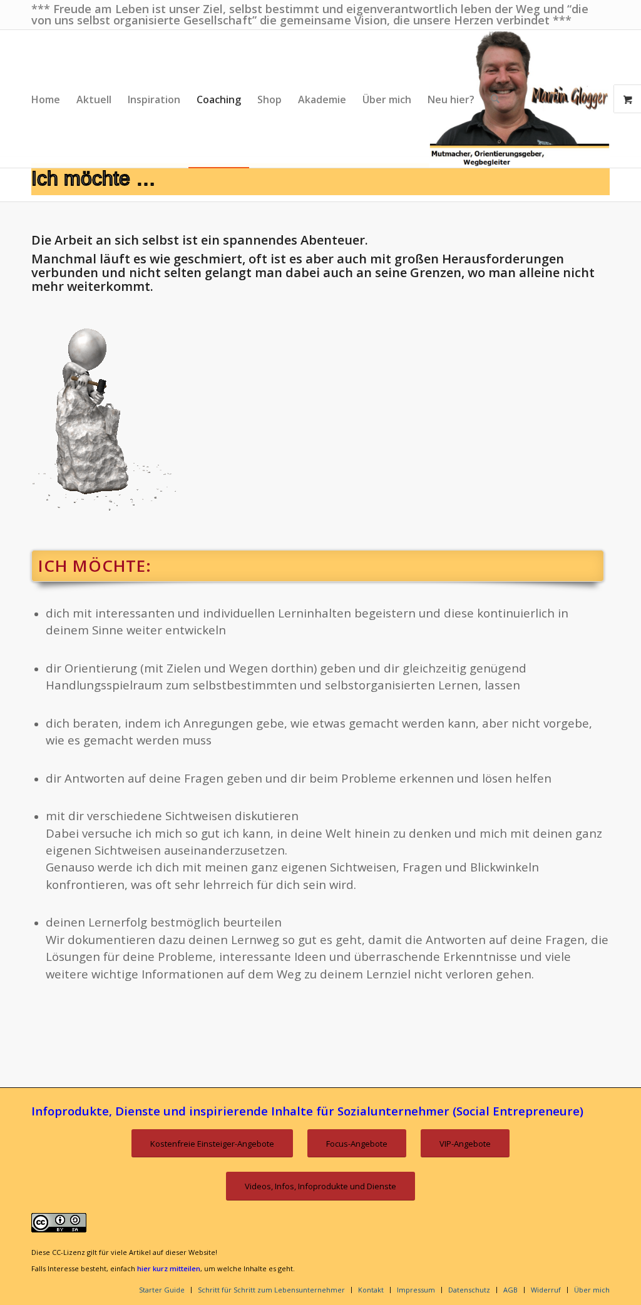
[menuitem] (45, 99)
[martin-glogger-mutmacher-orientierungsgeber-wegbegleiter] (519, 99)
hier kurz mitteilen (168, 1268)
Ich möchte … (93, 178)
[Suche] (495, 99)
